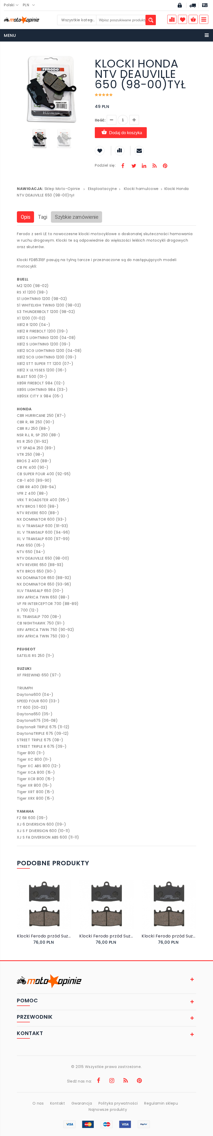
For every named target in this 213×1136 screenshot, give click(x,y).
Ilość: (100, 120)
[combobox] (13, 5)
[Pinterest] (165, 166)
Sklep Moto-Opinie (62, 188)
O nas (38, 1103)
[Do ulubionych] (49, 909)
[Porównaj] (54, 909)
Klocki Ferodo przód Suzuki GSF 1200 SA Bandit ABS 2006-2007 (106, 936)
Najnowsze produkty (108, 1109)
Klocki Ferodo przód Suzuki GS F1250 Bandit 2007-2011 (169, 936)
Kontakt (57, 1103)
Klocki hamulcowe (141, 188)
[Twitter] (133, 166)
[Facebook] (123, 166)
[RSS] (154, 166)
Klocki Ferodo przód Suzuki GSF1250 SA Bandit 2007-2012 (44, 936)
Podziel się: (105, 165)
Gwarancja (81, 1103)
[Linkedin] (144, 166)
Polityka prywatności (118, 1103)
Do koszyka (40, 910)
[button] (82, 59)
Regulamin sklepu (161, 1103)
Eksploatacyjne (102, 188)
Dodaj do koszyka (125, 133)
